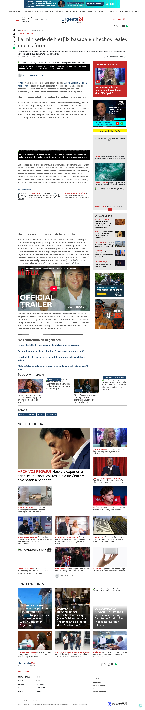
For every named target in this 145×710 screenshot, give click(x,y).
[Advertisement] (54, 134)
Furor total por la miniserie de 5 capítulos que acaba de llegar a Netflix (58, 386)
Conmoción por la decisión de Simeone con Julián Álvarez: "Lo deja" (72, 569)
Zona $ (101, 11)
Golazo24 (111, 11)
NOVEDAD (97, 568)
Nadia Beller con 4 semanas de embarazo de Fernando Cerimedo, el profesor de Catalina (110, 654)
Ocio (67, 11)
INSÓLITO (97, 507)
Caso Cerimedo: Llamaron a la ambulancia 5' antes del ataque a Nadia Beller (72, 655)
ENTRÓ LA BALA (101, 261)
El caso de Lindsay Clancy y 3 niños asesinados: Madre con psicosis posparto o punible (34, 654)
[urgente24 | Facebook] (114, 26)
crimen (40, 414)
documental (51, 414)
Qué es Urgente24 (99, 685)
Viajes (134, 11)
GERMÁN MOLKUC (35, 75)
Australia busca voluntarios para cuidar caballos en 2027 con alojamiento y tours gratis (34, 570)
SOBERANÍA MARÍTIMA (28, 537)
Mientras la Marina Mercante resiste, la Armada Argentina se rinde (104, 244)
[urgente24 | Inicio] (125, 694)
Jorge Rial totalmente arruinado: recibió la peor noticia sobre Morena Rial (104, 254)
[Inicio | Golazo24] (127, 26)
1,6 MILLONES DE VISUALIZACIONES (115, 378)
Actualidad (27, 11)
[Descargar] (14, 44)
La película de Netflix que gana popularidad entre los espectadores (77, 195)
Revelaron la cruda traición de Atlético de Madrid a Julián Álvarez (109, 508)
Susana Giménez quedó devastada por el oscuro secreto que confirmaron (104, 235)
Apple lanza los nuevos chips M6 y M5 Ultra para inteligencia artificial (109, 569)
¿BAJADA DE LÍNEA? (101, 449)
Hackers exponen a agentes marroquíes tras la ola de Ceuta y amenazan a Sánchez (51, 476)
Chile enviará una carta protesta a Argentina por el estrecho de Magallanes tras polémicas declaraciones (35, 540)
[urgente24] (26, 665)
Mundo (38, 11)
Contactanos (97, 682)
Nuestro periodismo (99, 692)
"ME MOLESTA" (24, 391)
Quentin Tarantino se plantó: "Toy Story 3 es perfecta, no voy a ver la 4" (51, 351)
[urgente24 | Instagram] (120, 26)
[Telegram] (14, 41)
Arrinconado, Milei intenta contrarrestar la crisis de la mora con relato (104, 265)
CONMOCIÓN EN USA (27, 652)
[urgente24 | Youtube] (123, 26)
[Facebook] (14, 30)
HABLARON (60, 568)
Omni (82, 11)
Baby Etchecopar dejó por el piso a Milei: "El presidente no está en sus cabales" (109, 481)
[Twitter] (14, 34)
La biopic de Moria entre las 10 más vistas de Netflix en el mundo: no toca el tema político (114, 386)
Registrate (117, 19)
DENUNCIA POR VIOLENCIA (67, 537)
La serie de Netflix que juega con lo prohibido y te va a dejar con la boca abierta (41, 195)
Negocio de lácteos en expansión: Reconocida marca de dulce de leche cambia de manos (103, 224)
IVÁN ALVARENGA (69, 575)
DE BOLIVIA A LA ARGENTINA (105, 610)
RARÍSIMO (97, 652)
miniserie (31, 414)
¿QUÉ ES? (98, 232)
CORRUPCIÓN (99, 537)
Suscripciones (97, 679)
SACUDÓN (99, 251)
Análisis (58, 11)
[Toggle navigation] (18, 19)
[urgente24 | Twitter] (117, 26)
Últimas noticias (13, 11)
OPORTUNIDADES (25, 568)
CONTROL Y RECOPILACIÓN (67, 610)
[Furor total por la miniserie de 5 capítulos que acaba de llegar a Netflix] (58, 381)
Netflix (21, 414)
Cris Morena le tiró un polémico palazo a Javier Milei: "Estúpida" (108, 90)
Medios (48, 11)
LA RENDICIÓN (100, 242)
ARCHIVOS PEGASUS (35, 471)
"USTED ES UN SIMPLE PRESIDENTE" (108, 478)
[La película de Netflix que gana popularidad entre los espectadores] (59, 196)
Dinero (91, 11)
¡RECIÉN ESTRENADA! (54, 379)
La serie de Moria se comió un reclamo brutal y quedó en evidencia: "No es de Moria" (29, 399)
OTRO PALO (79, 391)
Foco (74, 11)
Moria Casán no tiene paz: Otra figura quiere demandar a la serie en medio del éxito (85, 399)
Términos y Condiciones (24, 701)
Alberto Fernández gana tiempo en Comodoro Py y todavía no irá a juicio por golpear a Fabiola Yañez (72, 540)
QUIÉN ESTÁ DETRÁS (102, 219)
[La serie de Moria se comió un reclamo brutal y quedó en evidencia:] (30, 392)
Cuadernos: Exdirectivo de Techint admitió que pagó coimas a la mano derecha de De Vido (109, 539)
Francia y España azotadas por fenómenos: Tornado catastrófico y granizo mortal (34, 509)
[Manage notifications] (140, 705)
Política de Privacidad (37, 701)
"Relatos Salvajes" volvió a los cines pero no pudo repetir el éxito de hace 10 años (53, 367)
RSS (94, 688)
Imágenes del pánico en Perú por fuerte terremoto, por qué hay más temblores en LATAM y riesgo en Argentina (34, 616)
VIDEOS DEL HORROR (27, 507)
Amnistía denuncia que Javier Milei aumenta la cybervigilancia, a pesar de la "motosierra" (71, 620)
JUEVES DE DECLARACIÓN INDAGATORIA (72, 652)
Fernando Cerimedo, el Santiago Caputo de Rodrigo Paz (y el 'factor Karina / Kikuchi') (109, 618)
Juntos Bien (123, 11)
